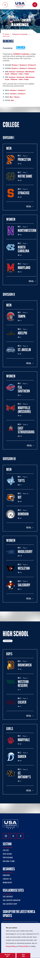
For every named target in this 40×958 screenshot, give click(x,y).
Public (27, 74)
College (6, 851)
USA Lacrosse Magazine (12, 900)
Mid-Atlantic (29, 71)
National (12, 71)
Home (7, 34)
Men (11, 97)
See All (28, 207)
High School (7, 854)
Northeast (20, 71)
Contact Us (7, 879)
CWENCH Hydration (21, 54)
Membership (7, 883)
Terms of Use (23, 946)
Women (17, 97)
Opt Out (23, 955)
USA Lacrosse (8, 897)
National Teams (9, 861)
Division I (15, 65)
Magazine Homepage (20, 34)
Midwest (14, 74)
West (21, 74)
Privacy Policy (11, 946)
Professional (8, 858)
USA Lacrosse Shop (10, 904)
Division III (32, 65)
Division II (23, 65)
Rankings (6, 876)
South (7, 74)
